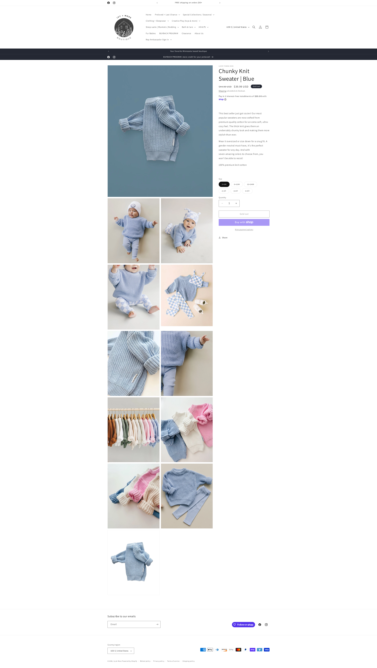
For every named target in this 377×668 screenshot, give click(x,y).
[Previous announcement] (157, 3)
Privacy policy (158, 661)
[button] (167, 15)
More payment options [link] (244, 229)
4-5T (249, 191)
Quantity (222, 197)
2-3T (225, 191)
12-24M (252, 185)
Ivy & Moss (118, 661)
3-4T (237, 191)
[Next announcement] (220, 3)
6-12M (238, 185)
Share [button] (225, 237)
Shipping (222, 91)
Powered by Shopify (129, 661)
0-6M (226, 185)
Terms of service (173, 661)
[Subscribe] (157, 624)
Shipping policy (188, 661)
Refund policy (145, 661)
